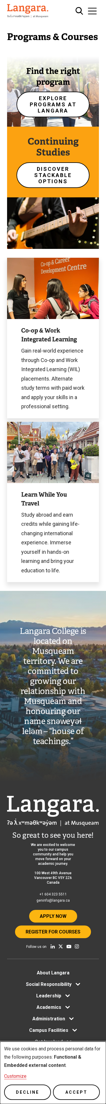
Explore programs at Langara (53, 104)
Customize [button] (15, 1076)
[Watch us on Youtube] (68, 946)
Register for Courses (53, 932)
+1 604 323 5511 (53, 894)
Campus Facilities (48, 1030)
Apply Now (53, 916)
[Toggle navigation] (92, 11)
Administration (48, 1019)
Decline (27, 1092)
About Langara (53, 973)
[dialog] (53, 1073)
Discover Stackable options (53, 175)
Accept (76, 1092)
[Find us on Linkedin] (52, 946)
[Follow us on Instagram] (77, 946)
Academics (49, 1007)
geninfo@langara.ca (53, 900)
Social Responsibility (49, 984)
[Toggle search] (79, 11)
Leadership (48, 996)
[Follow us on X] (60, 946)
